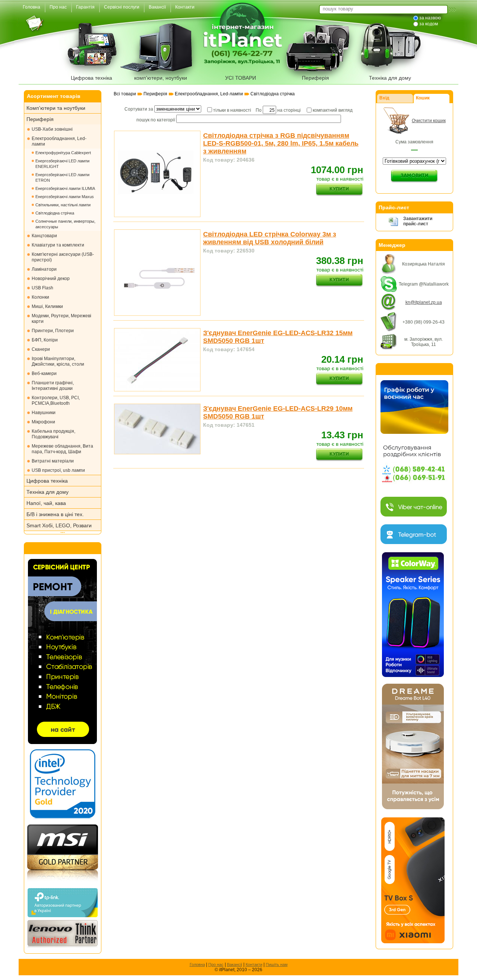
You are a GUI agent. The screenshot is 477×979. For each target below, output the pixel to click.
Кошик (423, 98)
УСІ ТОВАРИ (240, 78)
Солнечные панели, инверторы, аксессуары (65, 224)
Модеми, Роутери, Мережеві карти (61, 318)
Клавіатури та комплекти (58, 245)
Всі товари (125, 93)
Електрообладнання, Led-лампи (59, 141)
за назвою (430, 17)
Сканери (41, 349)
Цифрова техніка (91, 78)
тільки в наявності (232, 110)
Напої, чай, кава (46, 503)
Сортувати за (139, 109)
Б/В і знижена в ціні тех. (55, 514)
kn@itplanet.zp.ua (423, 302)
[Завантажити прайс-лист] (393, 225)
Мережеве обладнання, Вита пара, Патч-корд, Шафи (62, 449)
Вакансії (234, 964)
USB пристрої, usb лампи (58, 470)
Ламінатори (44, 269)
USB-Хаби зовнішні (52, 129)
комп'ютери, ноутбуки (160, 78)
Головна (197, 964)
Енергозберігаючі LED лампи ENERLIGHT (62, 164)
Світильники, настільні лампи (63, 205)
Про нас (216, 964)
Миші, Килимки (47, 306)
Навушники (44, 412)
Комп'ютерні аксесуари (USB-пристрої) (63, 257)
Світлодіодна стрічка (54, 213)
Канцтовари (44, 235)
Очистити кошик (429, 120)
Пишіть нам (277, 964)
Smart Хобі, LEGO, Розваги (59, 525)
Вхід (384, 98)
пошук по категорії (155, 120)
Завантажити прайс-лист (417, 221)
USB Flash (42, 287)
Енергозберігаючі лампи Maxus (64, 196)
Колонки (40, 297)
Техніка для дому (390, 78)
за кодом (428, 23)
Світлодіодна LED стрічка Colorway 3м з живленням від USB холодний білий (269, 238)
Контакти (254, 964)
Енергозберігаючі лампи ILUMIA (65, 188)
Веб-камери (44, 373)
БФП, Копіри (45, 340)
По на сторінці (278, 110)
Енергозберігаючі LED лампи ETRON (62, 177)
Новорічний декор (51, 278)
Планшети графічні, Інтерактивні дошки (53, 385)
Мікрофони (43, 422)
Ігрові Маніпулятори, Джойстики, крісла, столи (58, 361)
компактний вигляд (333, 110)
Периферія (315, 78)
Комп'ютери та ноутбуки (55, 108)
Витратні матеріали (53, 461)
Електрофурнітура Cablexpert (63, 152)
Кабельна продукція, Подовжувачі (53, 434)
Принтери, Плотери (53, 330)
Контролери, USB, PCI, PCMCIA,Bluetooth (56, 400)
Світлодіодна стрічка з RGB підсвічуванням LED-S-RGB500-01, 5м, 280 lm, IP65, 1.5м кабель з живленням (280, 143)
